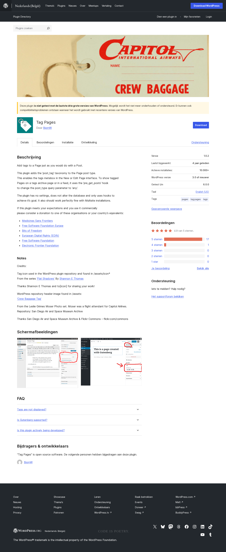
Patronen (59, 512)
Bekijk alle (203, 268)
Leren (97, 496)
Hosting (17, 507)
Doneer (140, 507)
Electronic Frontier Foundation (40, 245)
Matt (179, 502)
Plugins (58, 507)
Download (201, 125)
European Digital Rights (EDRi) (40, 235)
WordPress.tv (103, 512)
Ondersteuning (200, 142)
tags (205, 199)
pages (185, 199)
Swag (139, 512)
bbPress (181, 507)
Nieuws (17, 502)
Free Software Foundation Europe (42, 225)
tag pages (196, 199)
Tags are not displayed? (31, 409)
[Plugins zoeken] (48, 28)
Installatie (67, 142)
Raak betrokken (144, 496)
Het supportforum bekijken (167, 296)
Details (25, 142)
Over (16, 496)
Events (138, 502)
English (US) (202, 191)
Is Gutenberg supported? (32, 420)
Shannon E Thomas (72, 278)
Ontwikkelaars (102, 507)
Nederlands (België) (55, 531)
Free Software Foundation (38, 240)
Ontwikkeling (89, 142)
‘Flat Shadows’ (46, 278)
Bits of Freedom (32, 230)
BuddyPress (184, 512)
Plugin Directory (22, 16)
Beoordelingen (45, 142)
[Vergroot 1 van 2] (73, 342)
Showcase (59, 496)
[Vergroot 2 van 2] (137, 342)
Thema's (58, 502)
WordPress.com (186, 496)
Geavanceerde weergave (166, 208)
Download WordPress (207, 5)
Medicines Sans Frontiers (37, 220)
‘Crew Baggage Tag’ (29, 298)
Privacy (17, 512)
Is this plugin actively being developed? (41, 430)
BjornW (47, 127)
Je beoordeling (160, 268)
